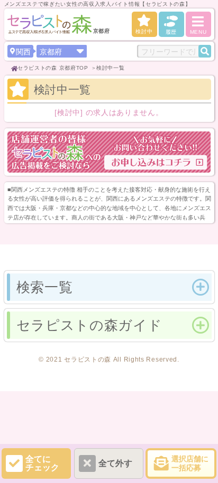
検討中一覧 (110, 68)
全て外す (115, 463)
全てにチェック (42, 463)
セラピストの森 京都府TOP (52, 68)
